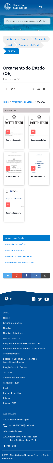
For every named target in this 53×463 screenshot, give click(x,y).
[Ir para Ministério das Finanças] (16, 6)
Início (6, 101)
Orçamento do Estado (23, 101)
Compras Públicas (11, 353)
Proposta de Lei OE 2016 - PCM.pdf (20, 176)
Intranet (7, 398)
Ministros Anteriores (13, 333)
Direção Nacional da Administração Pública (24, 348)
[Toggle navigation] (31, 7)
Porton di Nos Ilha (12, 392)
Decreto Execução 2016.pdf (17, 140)
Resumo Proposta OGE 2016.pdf (19, 213)
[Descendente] (16, 89)
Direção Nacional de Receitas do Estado (22, 343)
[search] (33, 89)
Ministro (7, 327)
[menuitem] (26, 238)
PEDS (5, 387)
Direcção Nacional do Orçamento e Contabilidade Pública (20, 360)
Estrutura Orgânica (12, 322)
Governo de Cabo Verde (14, 377)
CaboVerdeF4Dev (11, 382)
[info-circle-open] (38, 89)
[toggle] (11, 89)
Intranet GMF (9, 403)
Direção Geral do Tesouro (15, 367)
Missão (6, 317)
